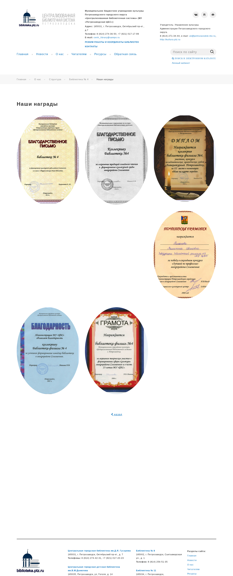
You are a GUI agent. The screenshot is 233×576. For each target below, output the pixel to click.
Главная (21, 79)
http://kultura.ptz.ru (170, 39)
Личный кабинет (181, 63)
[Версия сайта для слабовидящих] (213, 14)
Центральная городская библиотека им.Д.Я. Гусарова (99, 551)
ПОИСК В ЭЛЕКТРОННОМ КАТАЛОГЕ (195, 58)
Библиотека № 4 (79, 79)
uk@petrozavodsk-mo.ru (202, 36)
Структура (55, 79)
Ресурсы (192, 574)
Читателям (193, 569)
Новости (192, 560)
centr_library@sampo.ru (107, 37)
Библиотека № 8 (145, 551)
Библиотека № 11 (146, 570)
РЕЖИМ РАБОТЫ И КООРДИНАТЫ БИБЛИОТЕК (112, 42)
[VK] (196, 14)
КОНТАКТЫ (91, 46)
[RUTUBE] (204, 14)
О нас (37, 79)
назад (117, 414)
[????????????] (47, 18)
